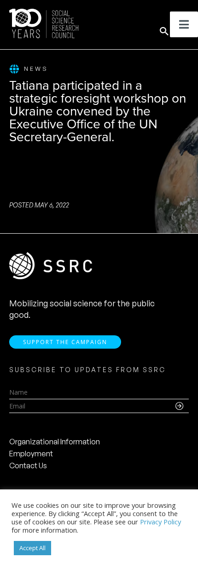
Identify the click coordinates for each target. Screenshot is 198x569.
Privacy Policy (160, 521)
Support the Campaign (65, 342)
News (36, 68)
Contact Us (28, 465)
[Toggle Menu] (184, 24)
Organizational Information (54, 441)
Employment (31, 453)
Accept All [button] (32, 548)
